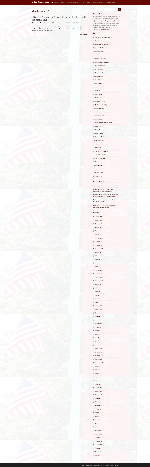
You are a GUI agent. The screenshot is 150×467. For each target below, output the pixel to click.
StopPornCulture (99, 144)
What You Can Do (99, 176)
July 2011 (97, 256)
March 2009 (98, 345)
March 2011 (98, 266)
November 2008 (99, 355)
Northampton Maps (100, 97)
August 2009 (98, 327)
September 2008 (99, 363)
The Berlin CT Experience (101, 151)
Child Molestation (99, 51)
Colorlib (106, 465)
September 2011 (99, 248)
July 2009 (97, 330)
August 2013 (98, 227)
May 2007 (97, 419)
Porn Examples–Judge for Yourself (103, 122)
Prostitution (76, 22)
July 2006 (97, 455)
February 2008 (98, 387)
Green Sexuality (99, 73)
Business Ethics (99, 40)
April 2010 (97, 298)
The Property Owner (100, 158)
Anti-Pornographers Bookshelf (102, 37)
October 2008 (98, 359)
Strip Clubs (98, 147)
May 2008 (97, 377)
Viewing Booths (99, 172)
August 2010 (98, 284)
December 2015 (99, 224)
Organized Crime (99, 115)
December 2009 (99, 313)
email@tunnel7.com (46, 22)
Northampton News (100, 101)
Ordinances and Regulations (102, 112)
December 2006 (99, 437)
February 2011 (98, 270)
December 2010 (99, 273)
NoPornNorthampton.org (86, 465)
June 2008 (97, 373)
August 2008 (98, 366)
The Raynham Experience (101, 162)
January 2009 (98, 348)
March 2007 (98, 427)
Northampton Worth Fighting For (103, 105)
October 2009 (98, 320)
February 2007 (98, 430)
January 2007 (98, 434)
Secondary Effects (99, 137)
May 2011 (97, 263)
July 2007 (97, 412)
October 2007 (98, 402)
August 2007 (98, 409)
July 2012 (97, 234)
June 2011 (97, 259)
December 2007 (99, 395)
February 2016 (98, 216)
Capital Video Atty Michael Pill (102, 44)
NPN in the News (99, 108)
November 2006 (99, 441)
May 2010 (97, 295)
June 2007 (97, 416)
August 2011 (98, 252)
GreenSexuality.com (106, 29)
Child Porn (97, 55)
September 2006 (99, 448)
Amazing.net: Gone (98, 185)
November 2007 (99, 398)
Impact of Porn (99, 76)
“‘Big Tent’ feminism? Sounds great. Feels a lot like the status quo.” (60, 18)
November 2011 (99, 245)
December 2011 (99, 241)
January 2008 (98, 391)
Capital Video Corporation (101, 48)
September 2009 (99, 323)
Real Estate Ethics (99, 133)
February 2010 (98, 306)
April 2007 (97, 423)
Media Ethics (98, 94)
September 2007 (99, 405)
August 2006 (98, 452)
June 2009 (97, 334)
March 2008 (98, 384)
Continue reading (84, 34)
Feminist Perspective (68, 22)
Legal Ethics (98, 80)
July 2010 (97, 288)
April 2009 (97, 341)
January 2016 (98, 220)
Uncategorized (98, 165)
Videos (97, 169)
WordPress (116, 465)
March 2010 (98, 302)
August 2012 (98, 231)
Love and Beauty (99, 87)
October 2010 (98, 277)
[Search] (119, 9)
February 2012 (98, 238)
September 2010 (99, 281)
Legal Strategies (99, 83)
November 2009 (99, 316)
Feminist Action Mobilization (102, 62)
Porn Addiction (98, 119)
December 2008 (99, 352)
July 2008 (97, 370)
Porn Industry (98, 126)
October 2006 (98, 444)
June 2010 (97, 291)
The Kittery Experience (101, 154)
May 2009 (97, 338)
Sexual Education (99, 140)
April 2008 (97, 380)
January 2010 (98, 309)
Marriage (97, 90)
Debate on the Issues (58, 22)
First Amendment (99, 69)
